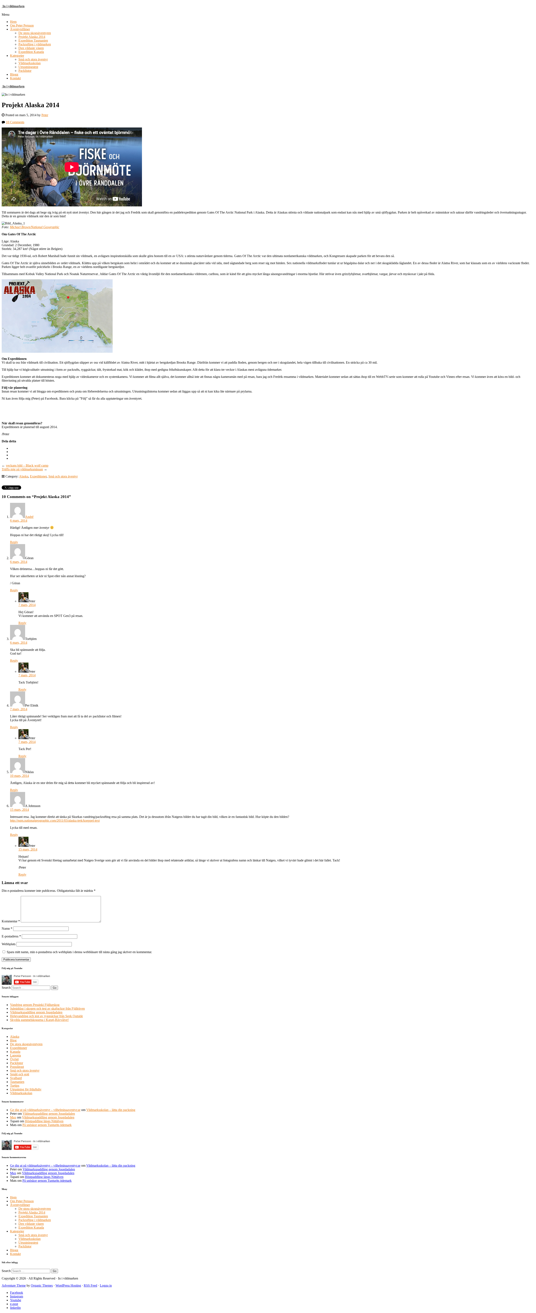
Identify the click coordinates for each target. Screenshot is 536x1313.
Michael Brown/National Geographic (34, 227)
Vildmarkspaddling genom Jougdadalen (36, 1012)
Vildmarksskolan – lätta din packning (110, 1110)
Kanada (15, 1051)
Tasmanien (17, 1082)
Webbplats (8, 944)
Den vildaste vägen (31, 48)
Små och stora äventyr (33, 59)
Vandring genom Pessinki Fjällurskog (34, 1005)
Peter (44, 115)
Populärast (17, 1066)
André (29, 517)
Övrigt (14, 1059)
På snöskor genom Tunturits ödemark (47, 1125)
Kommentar (11, 921)
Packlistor (24, 70)
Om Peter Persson (22, 25)
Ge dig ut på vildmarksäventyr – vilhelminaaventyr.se (45, 1110)
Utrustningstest (28, 67)
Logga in (106, 1285)
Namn (7, 928)
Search (6, 987)
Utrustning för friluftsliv (25, 1089)
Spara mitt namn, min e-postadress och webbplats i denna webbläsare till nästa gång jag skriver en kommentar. (79, 952)
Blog (13, 1040)
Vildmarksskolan (29, 63)
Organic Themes (42, 1285)
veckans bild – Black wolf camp (27, 465)
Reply (14, 542)
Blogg (14, 74)
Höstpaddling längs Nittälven (44, 1121)
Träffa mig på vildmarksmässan (22, 469)
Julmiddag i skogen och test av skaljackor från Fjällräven (47, 1008)
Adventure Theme (14, 1285)
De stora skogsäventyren (34, 33)
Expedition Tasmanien (33, 40)
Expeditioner (38, 476)
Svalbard (16, 1078)
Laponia (15, 1055)
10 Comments (15, 122)
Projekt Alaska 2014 (31, 37)
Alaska (23, 476)
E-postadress (11, 936)
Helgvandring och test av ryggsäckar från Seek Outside (46, 1016)
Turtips (14, 1085)
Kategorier (17, 55)
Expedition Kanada (31, 52)
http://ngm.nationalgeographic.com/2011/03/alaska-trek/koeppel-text (55, 820)
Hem (13, 21)
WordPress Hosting (68, 1285)
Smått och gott (19, 1074)
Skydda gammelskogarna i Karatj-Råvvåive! (39, 1020)
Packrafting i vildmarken (34, 44)
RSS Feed (90, 1285)
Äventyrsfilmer (20, 29)
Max (13, 1117)
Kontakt (15, 78)
